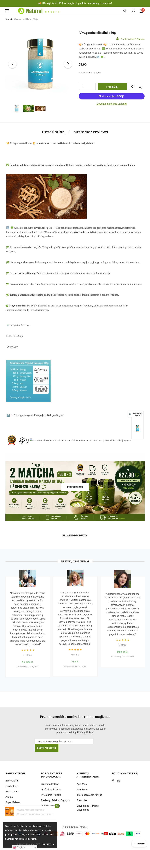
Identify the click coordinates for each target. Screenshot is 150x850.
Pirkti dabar (75, 487)
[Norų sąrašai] (132, 86)
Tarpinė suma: (86, 72)
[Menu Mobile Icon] (7, 10)
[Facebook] (114, 780)
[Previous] (12, 64)
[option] (40, 64)
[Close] (57, 806)
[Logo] (38, 11)
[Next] (68, 64)
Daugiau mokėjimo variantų (112, 103)
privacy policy (85, 732)
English (20, 847)
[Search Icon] (124, 10)
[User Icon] (133, 10)
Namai (8, 19)
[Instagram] (120, 780)
